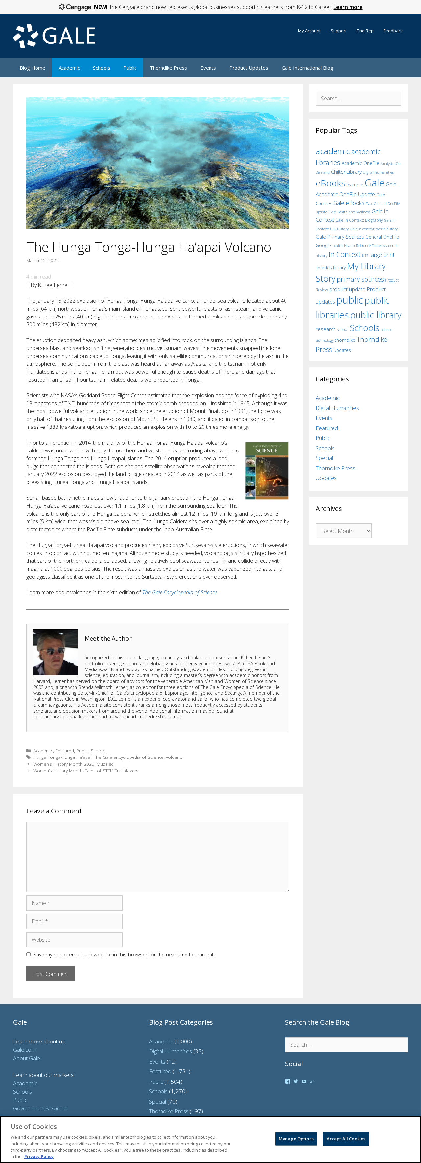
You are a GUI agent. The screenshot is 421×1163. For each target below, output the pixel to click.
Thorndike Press (168, 67)
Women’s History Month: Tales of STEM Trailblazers (85, 770)
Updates (342, 350)
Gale (374, 182)
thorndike (345, 340)
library (339, 267)
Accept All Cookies (346, 1139)
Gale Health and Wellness (349, 211)
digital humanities (378, 172)
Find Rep (365, 30)
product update (347, 289)
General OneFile (382, 237)
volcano (174, 757)
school (342, 329)
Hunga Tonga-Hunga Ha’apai (62, 757)
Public (129, 67)
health (337, 245)
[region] (210, 1139)
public (349, 300)
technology (325, 340)
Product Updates (248, 67)
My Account (309, 30)
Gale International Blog (307, 67)
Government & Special (40, 1108)
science (386, 329)
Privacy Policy (39, 1156)
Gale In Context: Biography (359, 220)
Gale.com (24, 1049)
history (321, 255)
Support (339, 30)
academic (333, 150)
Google (323, 245)
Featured (64, 750)
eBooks (330, 183)
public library (375, 315)
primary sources (360, 279)
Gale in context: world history (374, 228)
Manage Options (296, 1139)
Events (208, 67)
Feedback (393, 30)
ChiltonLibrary (346, 171)
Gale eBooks (348, 203)
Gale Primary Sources (340, 236)
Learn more (348, 7)
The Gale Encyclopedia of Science (179, 592)
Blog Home (32, 67)
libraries (324, 268)
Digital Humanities (337, 408)
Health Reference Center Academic (371, 245)
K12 (365, 255)
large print (382, 255)
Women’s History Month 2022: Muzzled (73, 764)
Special (324, 458)
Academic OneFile (360, 163)
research (326, 329)
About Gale (26, 1058)
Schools (101, 67)
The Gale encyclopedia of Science (129, 757)
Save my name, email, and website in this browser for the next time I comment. (124, 954)
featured (354, 184)
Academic (69, 67)
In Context (345, 254)
